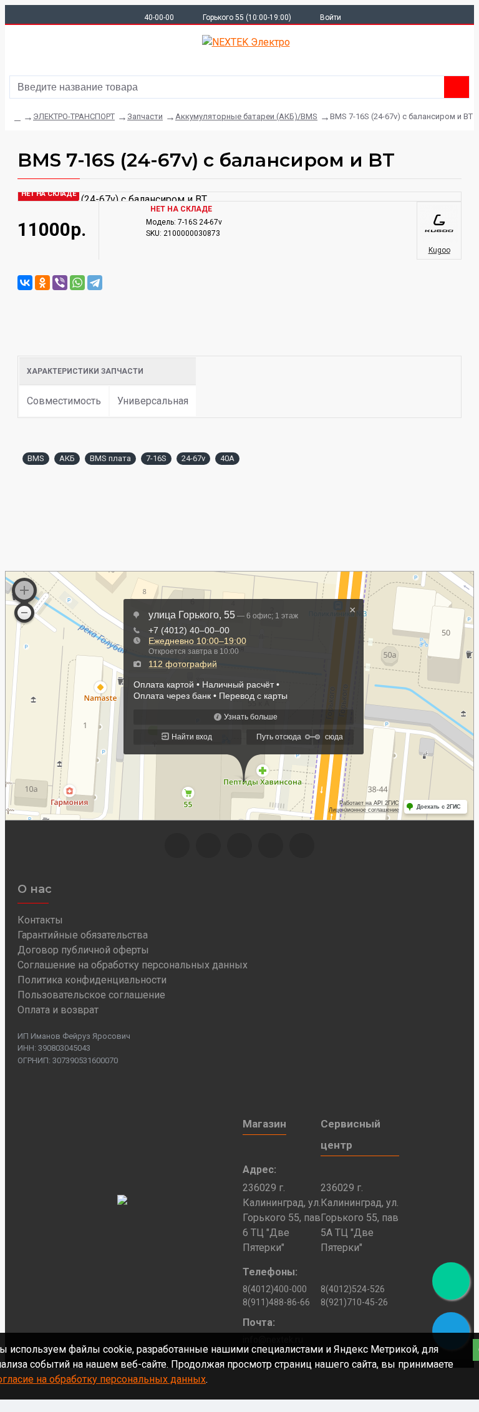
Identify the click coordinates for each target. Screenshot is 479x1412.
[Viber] (59, 282)
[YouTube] (270, 845)
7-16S (156, 458)
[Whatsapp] (177, 845)
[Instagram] (208, 845)
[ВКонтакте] (24, 282)
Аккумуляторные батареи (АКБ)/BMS (246, 116)
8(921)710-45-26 (354, 1302)
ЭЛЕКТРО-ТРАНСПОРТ (74, 116)
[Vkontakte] (239, 845)
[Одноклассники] (42, 282)
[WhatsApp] (77, 282)
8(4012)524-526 (353, 1289)
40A (227, 458)
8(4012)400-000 (275, 1289)
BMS (35, 458)
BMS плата (110, 458)
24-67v (193, 458)
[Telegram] (94, 282)
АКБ (67, 458)
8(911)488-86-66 (276, 1302)
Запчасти (145, 116)
